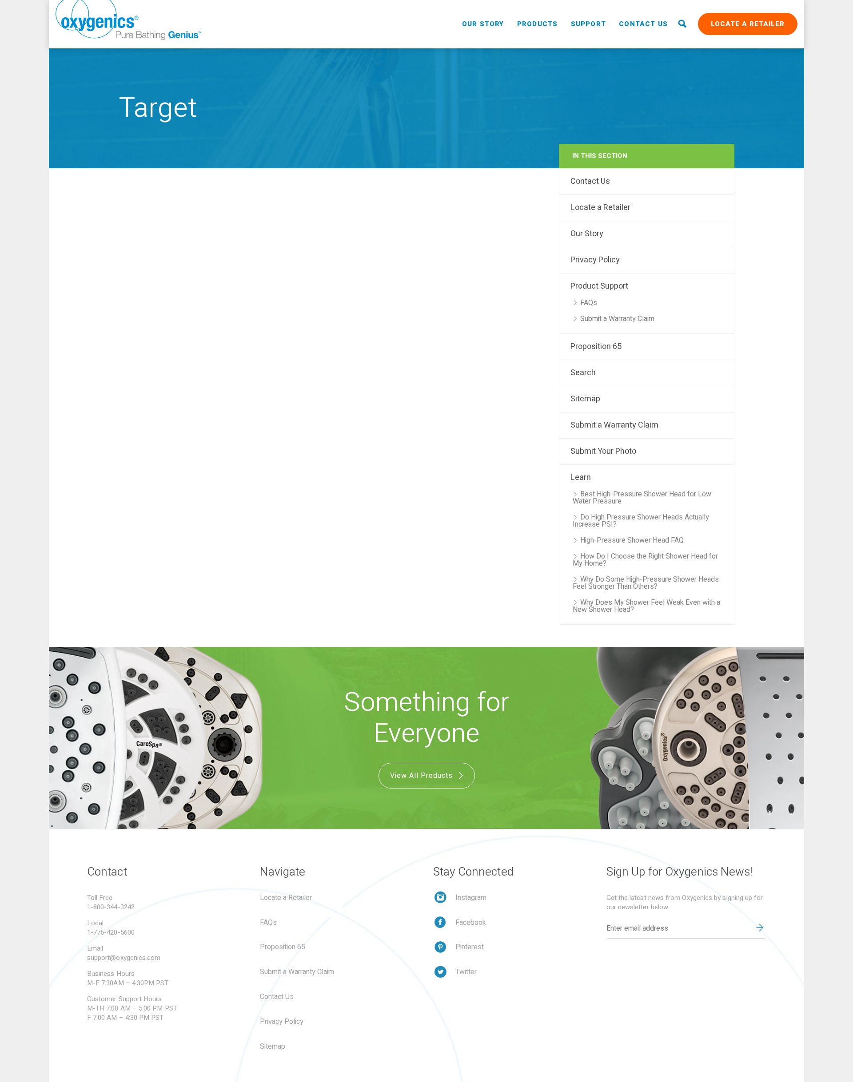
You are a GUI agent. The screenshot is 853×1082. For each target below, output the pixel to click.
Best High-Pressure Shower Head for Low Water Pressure (642, 498)
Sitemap (585, 399)
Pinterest (469, 947)
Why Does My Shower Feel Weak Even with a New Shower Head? (646, 606)
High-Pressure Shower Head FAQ (632, 540)
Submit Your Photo (603, 451)
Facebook (470, 922)
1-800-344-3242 (111, 907)
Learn (580, 478)
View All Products (422, 775)
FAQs (588, 302)
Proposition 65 (596, 347)
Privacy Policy (595, 260)
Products (537, 24)
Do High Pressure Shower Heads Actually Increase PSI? (641, 521)
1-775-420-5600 (111, 932)
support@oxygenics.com (124, 958)
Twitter (466, 972)
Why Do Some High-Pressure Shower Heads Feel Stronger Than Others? (646, 583)
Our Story (483, 24)
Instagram (470, 897)
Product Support (599, 286)
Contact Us (643, 24)
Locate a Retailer (748, 24)
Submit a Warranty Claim (617, 318)
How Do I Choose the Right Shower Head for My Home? (645, 560)
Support (588, 24)
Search (583, 373)
